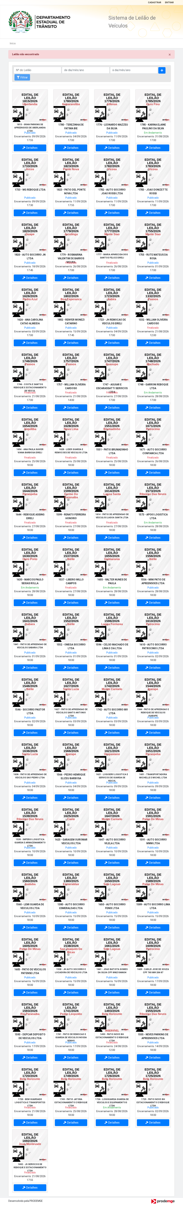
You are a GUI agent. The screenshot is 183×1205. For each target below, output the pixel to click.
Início (13, 43)
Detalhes (31, 147)
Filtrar (24, 77)
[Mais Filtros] (161, 70)
